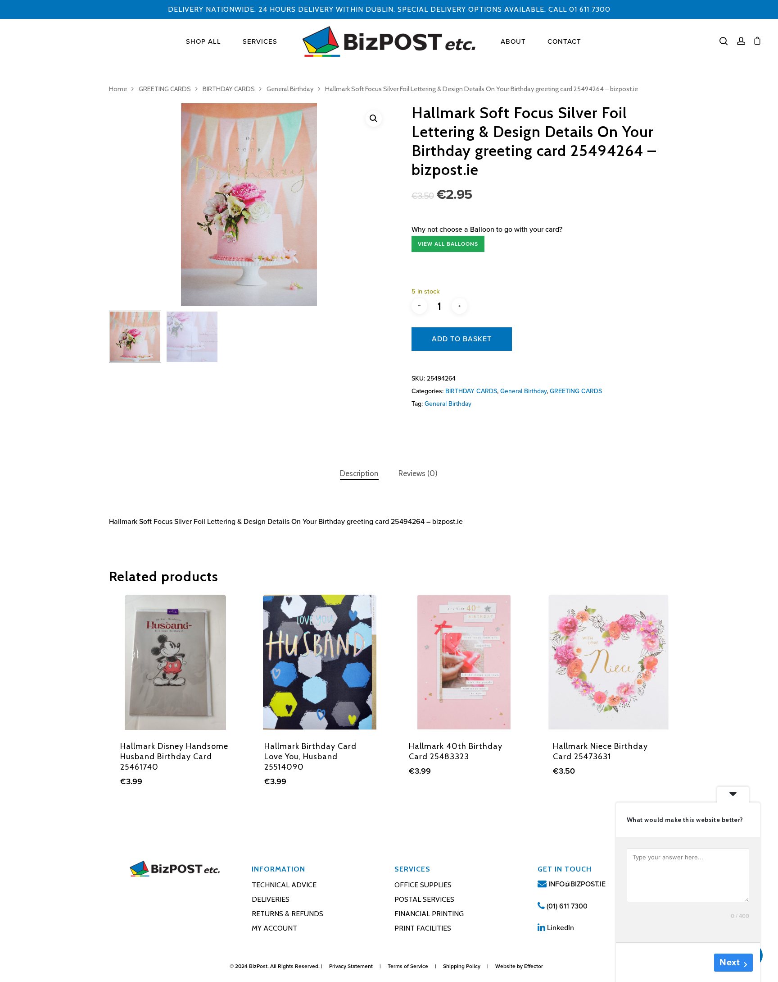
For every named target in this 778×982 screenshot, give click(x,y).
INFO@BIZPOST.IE (576, 884)
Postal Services (424, 899)
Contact (564, 41)
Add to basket (462, 339)
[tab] (359, 473)
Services (260, 41)
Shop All (203, 41)
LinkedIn (559, 927)
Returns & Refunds (287, 913)
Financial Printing (429, 913)
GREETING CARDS (165, 89)
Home (118, 89)
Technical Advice (284, 885)
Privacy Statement (351, 966)
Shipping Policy (461, 966)
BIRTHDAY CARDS (229, 89)
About (513, 41)
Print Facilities (422, 928)
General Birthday (290, 89)
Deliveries (270, 899)
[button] (374, 118)
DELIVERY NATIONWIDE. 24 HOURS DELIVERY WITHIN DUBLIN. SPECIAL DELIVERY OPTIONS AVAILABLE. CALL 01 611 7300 (389, 9)
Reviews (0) (418, 473)
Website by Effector (519, 966)
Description (359, 473)
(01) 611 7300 (566, 906)
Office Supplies (423, 885)
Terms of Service (408, 966)
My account (274, 928)
